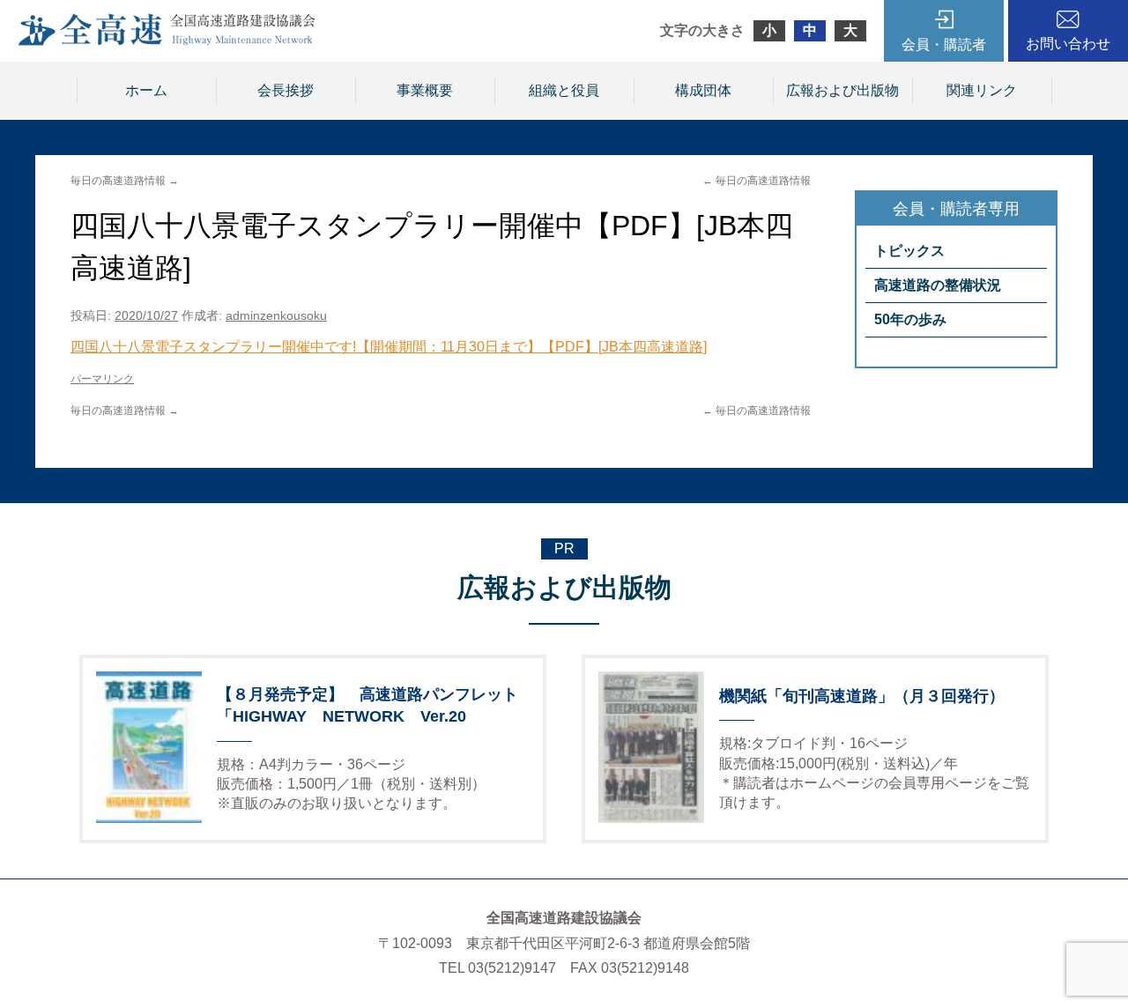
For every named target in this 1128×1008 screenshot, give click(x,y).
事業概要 (425, 90)
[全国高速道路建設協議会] (166, 40)
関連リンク (981, 90)
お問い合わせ (1068, 43)
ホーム (146, 90)
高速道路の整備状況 (937, 285)
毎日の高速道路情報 (756, 180)
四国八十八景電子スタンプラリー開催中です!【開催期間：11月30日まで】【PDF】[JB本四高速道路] (388, 346)
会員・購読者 (944, 44)
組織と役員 (564, 90)
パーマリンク (102, 379)
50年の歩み (910, 319)
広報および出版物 (842, 90)
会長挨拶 (285, 90)
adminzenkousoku (276, 315)
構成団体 (703, 90)
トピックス (909, 250)
